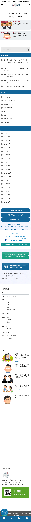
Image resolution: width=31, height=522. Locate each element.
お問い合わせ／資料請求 (9, 336)
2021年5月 (7, 166)
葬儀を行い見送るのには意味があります (21, 24)
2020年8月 (7, 184)
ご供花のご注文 (6, 332)
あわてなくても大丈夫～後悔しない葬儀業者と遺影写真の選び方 (21, 35)
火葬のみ (7, 302)
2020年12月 (7, 173)
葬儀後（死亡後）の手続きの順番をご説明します (16, 69)
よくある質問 (9, 338)
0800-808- (18, 240)
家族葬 (7, 307)
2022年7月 (7, 158)
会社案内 (4, 326)
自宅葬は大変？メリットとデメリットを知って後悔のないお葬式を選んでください (16, 62)
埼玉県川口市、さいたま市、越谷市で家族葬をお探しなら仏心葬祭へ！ (14, 513)
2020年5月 (7, 195)
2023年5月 (7, 140)
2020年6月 (7, 191)
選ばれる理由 (5, 317)
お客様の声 (7, 97)
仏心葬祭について (9, 104)
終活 (5, 115)
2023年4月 (7, 144)
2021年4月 (7, 169)
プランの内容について (11, 100)
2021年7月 (7, 162)
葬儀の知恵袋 (8, 119)
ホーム (3, 293)
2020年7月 (7, 187)
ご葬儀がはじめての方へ (9, 296)
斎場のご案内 (8, 108)
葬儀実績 (6, 122)
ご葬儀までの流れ (10, 310)
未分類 (6, 111)
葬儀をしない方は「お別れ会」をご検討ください (16, 81)
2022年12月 (7, 155)
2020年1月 (7, 202)
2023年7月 (7, 133)
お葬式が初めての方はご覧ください (15, 86)
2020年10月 (7, 180)
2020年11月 (7, 176)
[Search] (28, 50)
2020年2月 (7, 198)
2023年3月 (7, 147)
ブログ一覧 (8, 328)
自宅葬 (7, 304)
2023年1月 (7, 151)
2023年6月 (7, 137)
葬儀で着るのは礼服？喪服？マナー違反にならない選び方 (16, 75)
